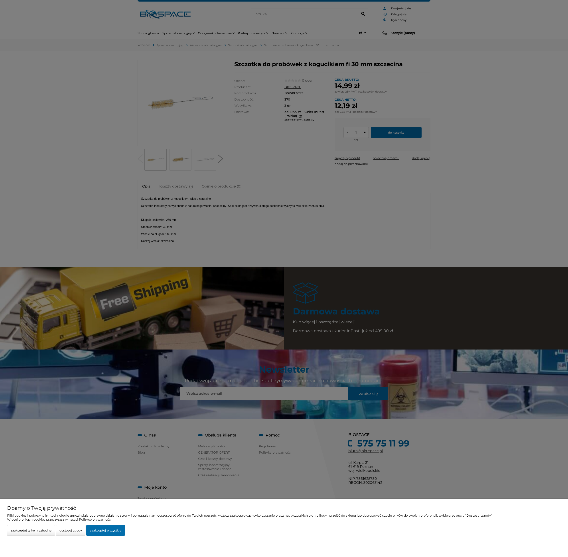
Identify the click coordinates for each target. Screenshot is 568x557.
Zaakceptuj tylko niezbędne (31, 530)
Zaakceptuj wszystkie (105, 530)
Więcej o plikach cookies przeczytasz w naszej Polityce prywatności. (59, 519)
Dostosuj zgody (70, 530)
